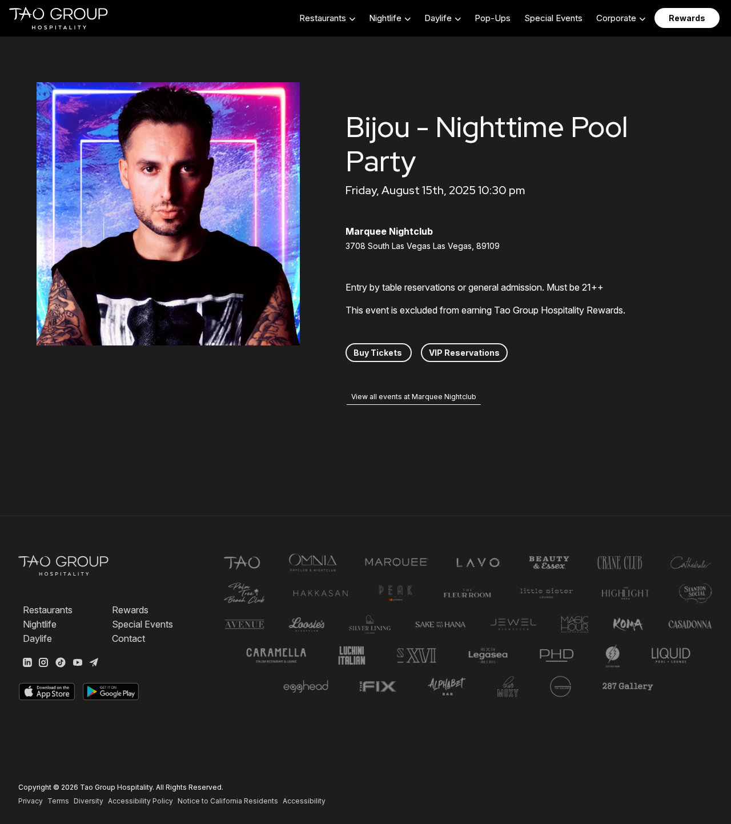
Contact (128, 638)
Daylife (37, 638)
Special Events (553, 18)
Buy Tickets (379, 352)
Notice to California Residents (228, 801)
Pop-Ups (493, 18)
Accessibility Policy (140, 801)
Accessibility (304, 801)
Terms (58, 801)
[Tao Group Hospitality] (59, 18)
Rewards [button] (687, 18)
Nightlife (40, 624)
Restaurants (48, 610)
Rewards (130, 610)
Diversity (88, 801)
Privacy (30, 801)
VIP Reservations (464, 352)
